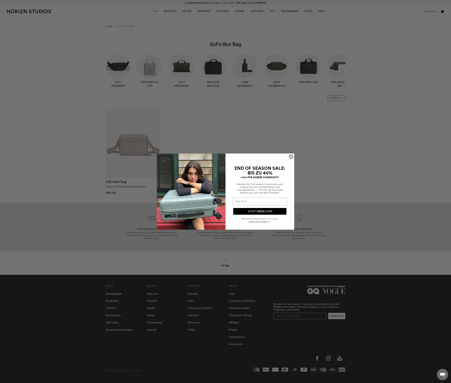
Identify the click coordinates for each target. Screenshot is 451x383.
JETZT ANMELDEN (260, 211)
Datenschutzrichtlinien (258, 221)
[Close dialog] (291, 156)
